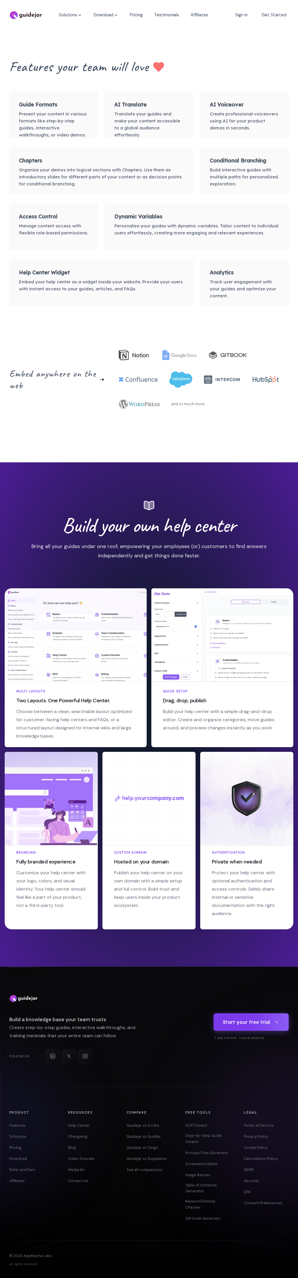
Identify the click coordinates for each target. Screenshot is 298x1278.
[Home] (25, 15)
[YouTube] (85, 1056)
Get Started (274, 14)
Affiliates (199, 14)
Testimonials (166, 14)
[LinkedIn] (53, 1056)
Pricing (136, 14)
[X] (69, 1056)
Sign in (241, 14)
